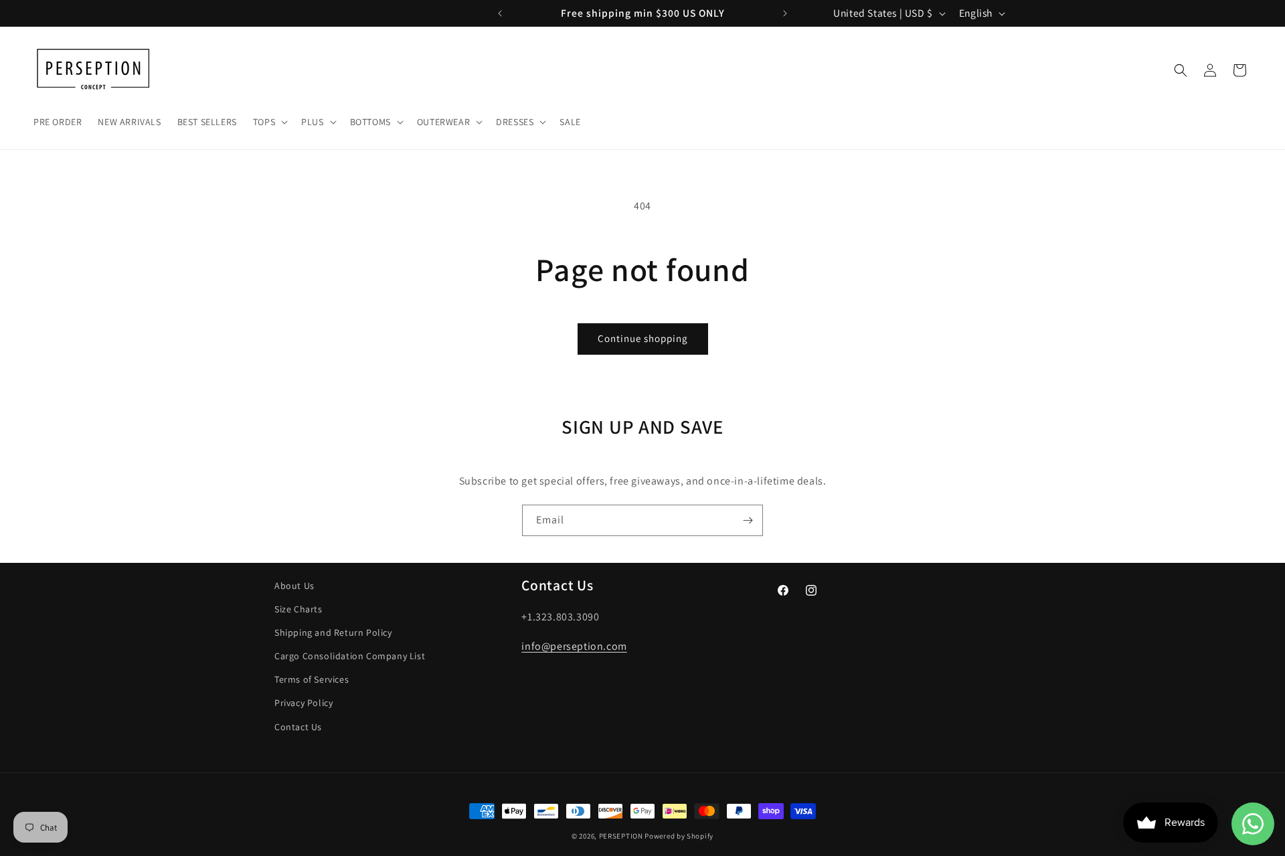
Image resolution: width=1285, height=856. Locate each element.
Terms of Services (311, 679)
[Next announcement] (785, 13)
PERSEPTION (621, 836)
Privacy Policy (303, 703)
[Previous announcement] (500, 13)
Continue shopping (643, 338)
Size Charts (298, 609)
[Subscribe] (747, 520)
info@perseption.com (573, 646)
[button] (269, 122)
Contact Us (298, 727)
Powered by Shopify (679, 836)
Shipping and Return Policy (333, 632)
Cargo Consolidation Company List (349, 656)
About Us (294, 586)
